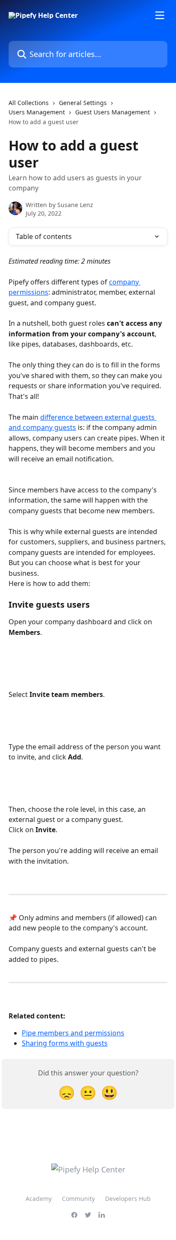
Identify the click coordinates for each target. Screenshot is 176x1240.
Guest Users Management (112, 112)
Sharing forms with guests (65, 1043)
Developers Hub (128, 1198)
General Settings (83, 103)
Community (78, 1198)
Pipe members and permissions (73, 1033)
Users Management (37, 112)
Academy (39, 1198)
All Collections (29, 103)
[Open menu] (159, 15)
